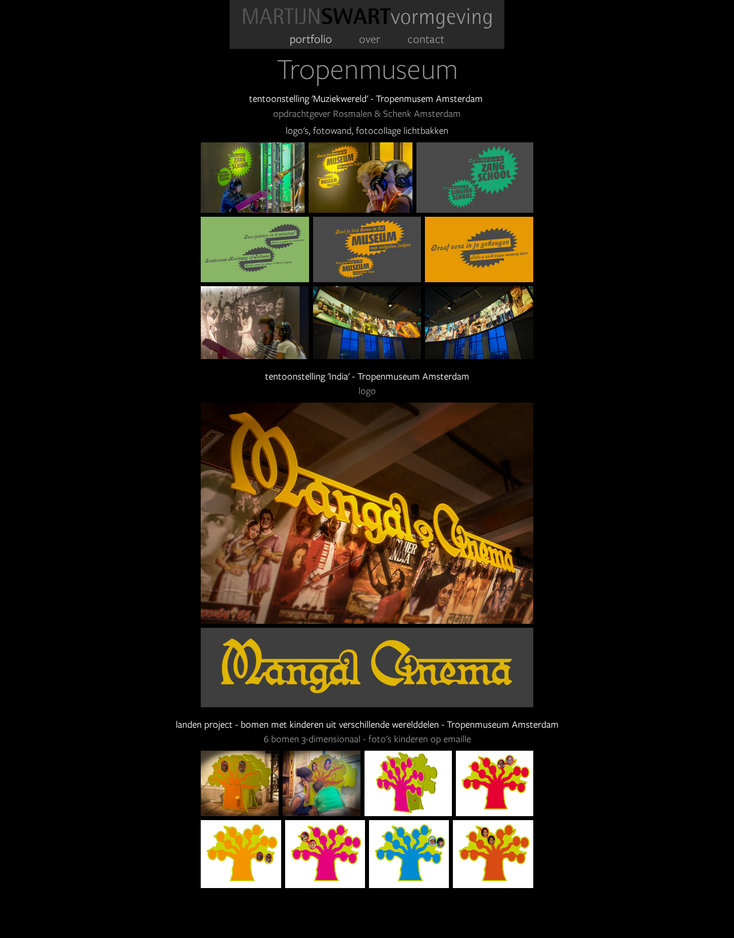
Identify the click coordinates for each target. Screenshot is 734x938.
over (369, 38)
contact (425, 38)
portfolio (311, 38)
